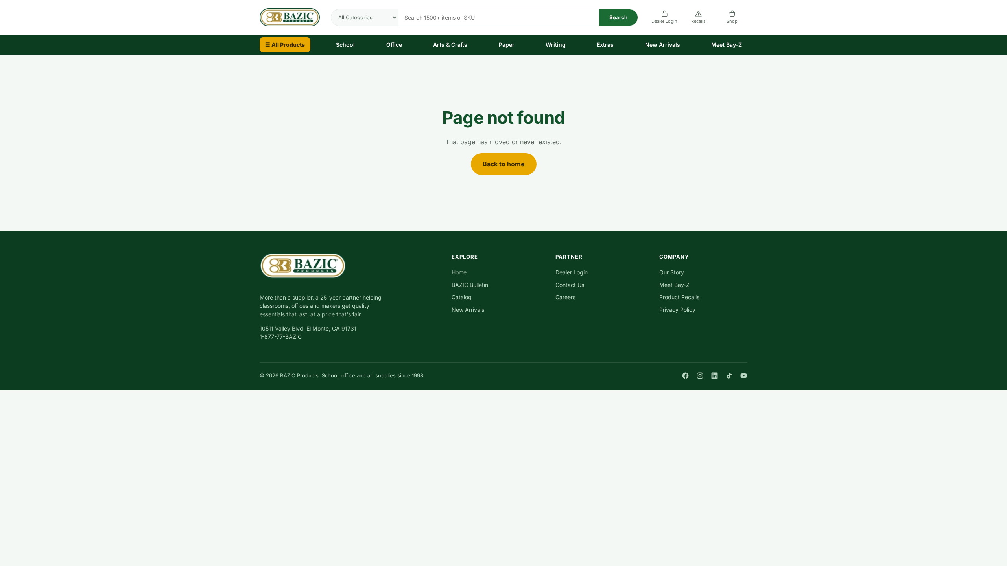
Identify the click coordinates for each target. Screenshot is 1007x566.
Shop (732, 21)
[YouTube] (743, 375)
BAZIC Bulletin (470, 284)
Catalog (462, 297)
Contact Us (569, 284)
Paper (507, 44)
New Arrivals (662, 44)
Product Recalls (679, 297)
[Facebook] (685, 375)
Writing (556, 44)
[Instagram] (700, 375)
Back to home (504, 164)
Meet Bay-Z (726, 44)
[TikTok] (729, 375)
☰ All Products (285, 44)
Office (394, 44)
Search (618, 17)
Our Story (671, 272)
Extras (605, 44)
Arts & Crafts (450, 44)
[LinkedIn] (714, 375)
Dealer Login (664, 21)
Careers (565, 297)
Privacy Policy (677, 309)
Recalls (698, 21)
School (345, 44)
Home (459, 272)
